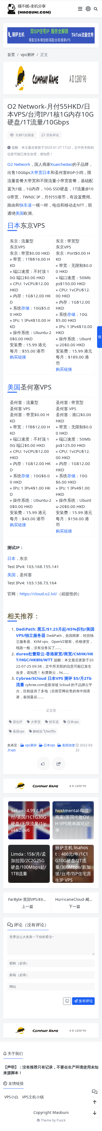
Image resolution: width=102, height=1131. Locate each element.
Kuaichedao (61, 164)
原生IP (17, 721)
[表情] (67, 1001)
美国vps (18, 731)
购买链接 (18, 357)
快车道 (26, 205)
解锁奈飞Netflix (44, 731)
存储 (25, 308)
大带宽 (36, 172)
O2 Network (18, 164)
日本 (46, 172)
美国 (20, 213)
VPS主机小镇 (33, 1096)
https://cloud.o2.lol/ (38, 593)
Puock (61, 1120)
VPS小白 (11, 1096)
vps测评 (28, 54)
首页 (11, 54)
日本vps (72, 721)
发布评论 (85, 1000)
